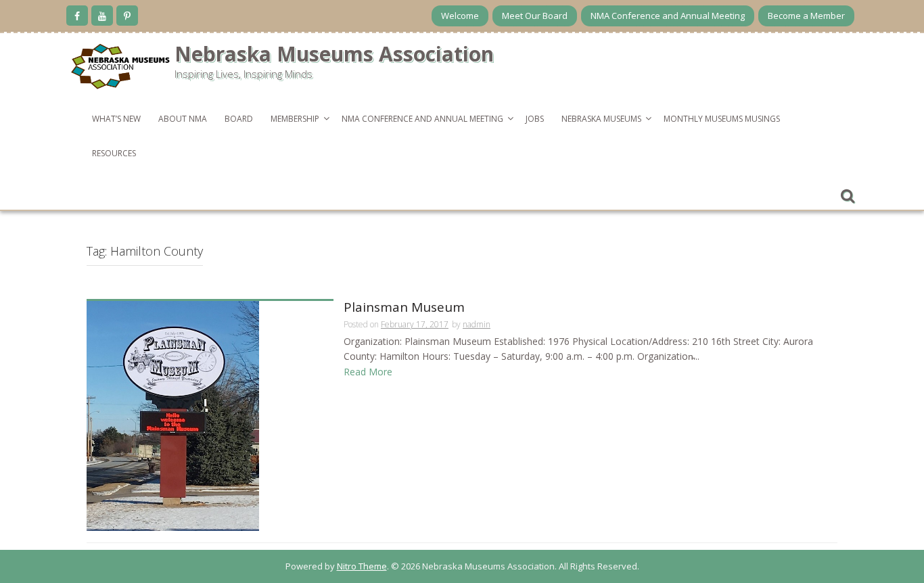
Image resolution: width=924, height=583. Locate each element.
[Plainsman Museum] (173, 415)
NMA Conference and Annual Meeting (668, 15)
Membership (295, 118)
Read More (368, 371)
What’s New (116, 118)
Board (239, 118)
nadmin (476, 324)
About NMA (182, 118)
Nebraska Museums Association (334, 54)
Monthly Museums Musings (722, 118)
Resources (114, 153)
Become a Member (806, 15)
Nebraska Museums (601, 118)
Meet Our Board (535, 15)
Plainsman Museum (404, 308)
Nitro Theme (362, 566)
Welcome (460, 15)
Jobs (535, 118)
